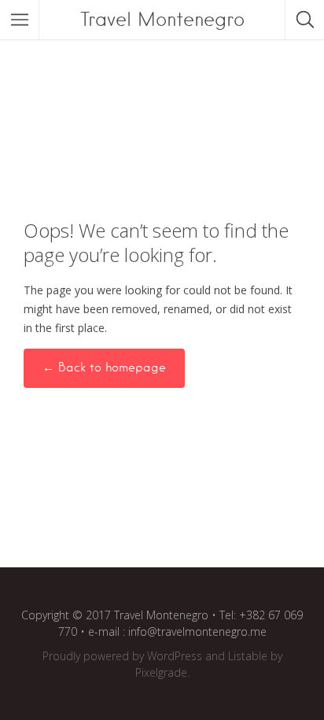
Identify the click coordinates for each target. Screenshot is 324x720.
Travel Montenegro (162, 19)
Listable (247, 655)
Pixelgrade (161, 672)
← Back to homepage (104, 367)
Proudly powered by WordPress (122, 655)
